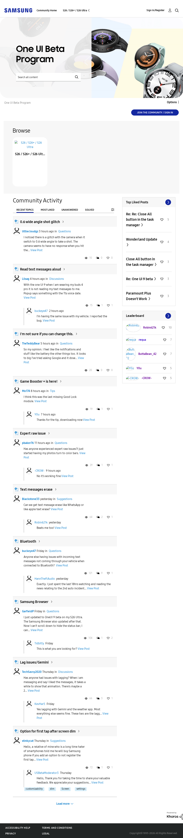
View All (148, 202)
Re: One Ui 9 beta (140, 279)
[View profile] (16, 231)
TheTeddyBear (31, 343)
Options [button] (172, 102)
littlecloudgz (30, 231)
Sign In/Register (156, 10)
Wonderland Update (141, 239)
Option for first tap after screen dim (48, 731)
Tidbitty (39, 643)
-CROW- (39, 470)
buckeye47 (41, 310)
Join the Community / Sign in (155, 112)
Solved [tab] (89, 209)
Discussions (56, 279)
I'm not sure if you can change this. (46, 334)
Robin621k (41, 522)
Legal (46, 833)
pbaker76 (28, 443)
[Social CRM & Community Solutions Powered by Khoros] (175, 815)
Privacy (10, 833)
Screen (65, 788)
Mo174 (26, 391)
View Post (36, 250)
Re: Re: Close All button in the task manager (140, 219)
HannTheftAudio (44, 578)
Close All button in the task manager (140, 262)
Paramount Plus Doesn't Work (138, 296)
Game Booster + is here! (39, 381)
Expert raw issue (33, 433)
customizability (34, 788)
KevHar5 (39, 703)
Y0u (36, 414)
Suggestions (64, 499)
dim (52, 788)
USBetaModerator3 (46, 773)
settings (80, 788)
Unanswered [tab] (69, 209)
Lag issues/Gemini (34, 662)
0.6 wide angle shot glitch (40, 222)
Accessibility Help (17, 827)
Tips (52, 391)
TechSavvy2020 (32, 672)
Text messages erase (36, 489)
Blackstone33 (30, 499)
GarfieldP (28, 611)
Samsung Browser (34, 602)
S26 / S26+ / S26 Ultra (75, 10)
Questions (64, 231)
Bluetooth (28, 541)
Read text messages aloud (40, 269)
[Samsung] (18, 10)
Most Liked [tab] (47, 209)
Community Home (47, 10)
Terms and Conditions (57, 827)
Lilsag (25, 279)
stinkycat (28, 741)
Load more (63, 803)
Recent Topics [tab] (25, 209)
